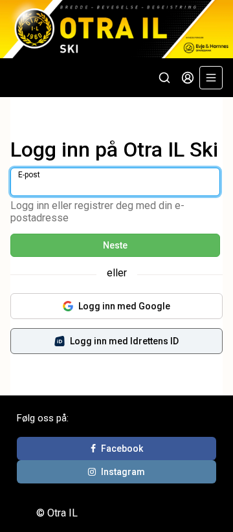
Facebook (122, 448)
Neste (115, 245)
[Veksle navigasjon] (211, 77)
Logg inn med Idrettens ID (124, 341)
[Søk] (164, 77)
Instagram (123, 472)
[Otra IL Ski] (116, 29)
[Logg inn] (187, 77)
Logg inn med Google (124, 306)
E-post (29, 174)
